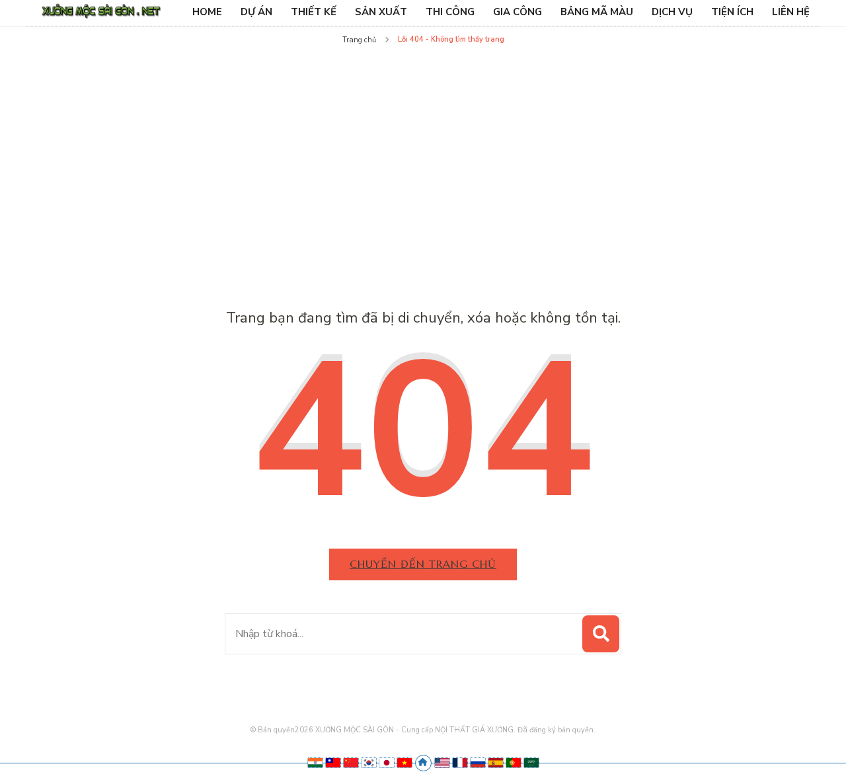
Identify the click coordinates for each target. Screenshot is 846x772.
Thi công (450, 12)
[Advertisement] (423, 148)
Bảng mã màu (596, 12)
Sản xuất (381, 12)
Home (207, 12)
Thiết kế (313, 12)
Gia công (517, 12)
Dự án (256, 12)
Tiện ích (732, 12)
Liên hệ (791, 12)
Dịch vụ (672, 12)
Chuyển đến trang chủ (423, 563)
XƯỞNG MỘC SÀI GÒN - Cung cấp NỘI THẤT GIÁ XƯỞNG (414, 730)
